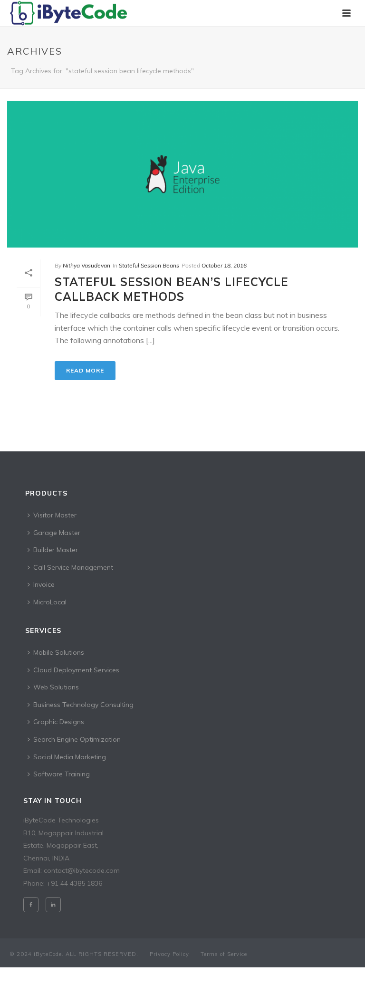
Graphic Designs (58, 721)
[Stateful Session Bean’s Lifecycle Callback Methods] (182, 174)
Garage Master (56, 532)
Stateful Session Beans (149, 265)
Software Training (61, 774)
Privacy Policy (169, 954)
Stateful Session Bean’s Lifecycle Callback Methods (171, 289)
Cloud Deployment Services (76, 670)
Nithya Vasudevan (86, 265)
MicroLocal (50, 602)
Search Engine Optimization (77, 739)
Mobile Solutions (58, 652)
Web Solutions (56, 687)
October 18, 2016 (224, 265)
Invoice (44, 584)
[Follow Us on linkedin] (53, 904)
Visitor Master (55, 515)
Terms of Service (224, 954)
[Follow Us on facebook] (30, 904)
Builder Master (55, 549)
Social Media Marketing (69, 757)
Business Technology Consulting (83, 704)
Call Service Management (73, 567)
